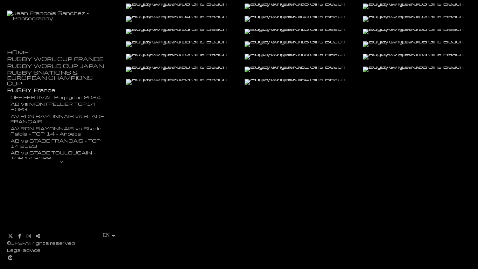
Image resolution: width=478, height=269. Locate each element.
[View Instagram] (28, 236)
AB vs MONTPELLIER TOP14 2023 (52, 106)
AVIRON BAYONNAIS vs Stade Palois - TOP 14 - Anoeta (55, 131)
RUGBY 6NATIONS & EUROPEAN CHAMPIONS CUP (50, 78)
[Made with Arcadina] (52, 257)
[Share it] (37, 236)
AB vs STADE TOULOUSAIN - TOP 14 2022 (53, 155)
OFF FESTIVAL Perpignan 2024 (55, 97)
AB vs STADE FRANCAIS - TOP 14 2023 (55, 143)
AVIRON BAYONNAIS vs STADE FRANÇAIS (57, 118)
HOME (18, 52)
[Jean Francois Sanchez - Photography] (61, 18)
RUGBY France (31, 90)
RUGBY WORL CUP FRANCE (55, 59)
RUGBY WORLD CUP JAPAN (55, 66)
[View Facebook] (19, 236)
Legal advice (24, 250)
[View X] (10, 236)
